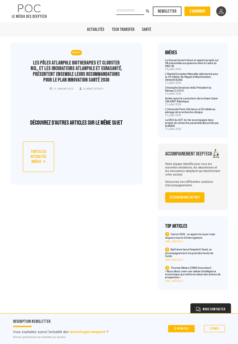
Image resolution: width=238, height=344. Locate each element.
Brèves (76, 52)
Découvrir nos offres (185, 197)
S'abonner (197, 11)
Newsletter (167, 11)
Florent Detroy (93, 88)
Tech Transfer (123, 29)
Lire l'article (173, 241)
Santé (146, 29)
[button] (148, 11)
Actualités (95, 29)
